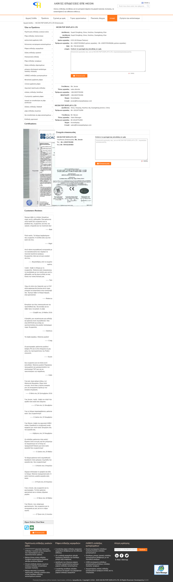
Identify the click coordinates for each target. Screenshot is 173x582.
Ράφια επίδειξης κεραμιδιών (34, 48)
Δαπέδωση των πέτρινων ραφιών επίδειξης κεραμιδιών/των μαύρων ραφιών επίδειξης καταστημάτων (66, 564)
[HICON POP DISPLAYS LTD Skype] (58, 148)
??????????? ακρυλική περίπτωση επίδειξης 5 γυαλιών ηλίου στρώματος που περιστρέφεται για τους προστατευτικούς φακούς (38, 552)
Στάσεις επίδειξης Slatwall (33, 107)
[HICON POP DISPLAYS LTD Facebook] (121, 556)
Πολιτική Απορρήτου (40, 580)
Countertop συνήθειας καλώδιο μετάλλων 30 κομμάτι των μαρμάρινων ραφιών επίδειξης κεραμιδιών (68, 570)
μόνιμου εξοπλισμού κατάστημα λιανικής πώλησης (35, 70)
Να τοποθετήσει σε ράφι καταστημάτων (38, 115)
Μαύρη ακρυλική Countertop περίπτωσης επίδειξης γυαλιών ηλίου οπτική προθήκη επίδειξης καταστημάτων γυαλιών (37, 573)
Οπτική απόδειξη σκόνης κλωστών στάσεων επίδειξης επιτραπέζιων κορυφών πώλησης (36, 566)
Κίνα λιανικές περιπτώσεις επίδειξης (60, 580)
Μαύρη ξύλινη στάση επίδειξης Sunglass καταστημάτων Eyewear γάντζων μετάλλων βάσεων (36, 559)
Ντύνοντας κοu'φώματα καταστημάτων (38, 44)
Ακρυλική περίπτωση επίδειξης (35, 88)
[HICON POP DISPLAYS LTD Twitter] (127, 556)
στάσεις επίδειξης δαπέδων (34, 92)
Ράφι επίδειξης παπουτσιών (34, 36)
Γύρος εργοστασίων (78, 18)
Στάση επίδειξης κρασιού (33, 53)
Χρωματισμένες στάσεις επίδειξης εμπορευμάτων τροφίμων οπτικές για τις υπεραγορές (99, 570)
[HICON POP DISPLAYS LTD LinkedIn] (116, 556)
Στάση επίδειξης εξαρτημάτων (34, 65)
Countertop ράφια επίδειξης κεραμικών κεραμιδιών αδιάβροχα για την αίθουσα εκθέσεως (68, 551)
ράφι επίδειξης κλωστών (33, 111)
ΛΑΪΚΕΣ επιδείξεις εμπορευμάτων (36, 75)
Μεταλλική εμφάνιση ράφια (34, 80)
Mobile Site (120, 563)
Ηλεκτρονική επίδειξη (32, 57)
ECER (146, 580)
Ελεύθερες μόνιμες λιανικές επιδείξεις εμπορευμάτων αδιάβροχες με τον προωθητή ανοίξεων (98, 557)
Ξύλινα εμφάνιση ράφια (32, 84)
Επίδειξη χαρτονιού (31, 119)
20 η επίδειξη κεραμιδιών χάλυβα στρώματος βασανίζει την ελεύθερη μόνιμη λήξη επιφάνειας (67, 557)
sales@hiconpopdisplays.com (81, 125)
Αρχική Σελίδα (31, 18)
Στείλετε (142, 550)
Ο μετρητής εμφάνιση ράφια (34, 96)
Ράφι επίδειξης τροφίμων (33, 61)
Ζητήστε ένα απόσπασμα (130, 18)
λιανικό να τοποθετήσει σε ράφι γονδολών (35, 102)
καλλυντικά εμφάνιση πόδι (33, 40)
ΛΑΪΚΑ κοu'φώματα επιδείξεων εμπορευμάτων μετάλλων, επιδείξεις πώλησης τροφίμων (98, 564)
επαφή (112, 18)
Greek (146, 3)
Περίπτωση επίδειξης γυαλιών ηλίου (37, 32)
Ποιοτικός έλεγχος (98, 18)
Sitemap (124, 560)
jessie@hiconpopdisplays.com (81, 101)
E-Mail (117, 560)
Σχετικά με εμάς (59, 18)
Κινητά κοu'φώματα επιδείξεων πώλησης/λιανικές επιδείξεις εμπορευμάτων (96, 551)
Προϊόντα (45, 18)
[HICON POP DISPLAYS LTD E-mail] (61, 148)
